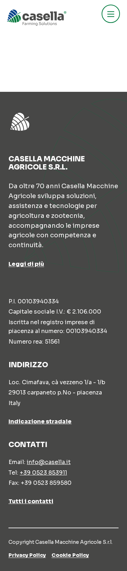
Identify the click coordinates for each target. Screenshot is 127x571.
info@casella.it (49, 462)
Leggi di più (26, 264)
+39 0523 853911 (43, 472)
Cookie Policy (70, 555)
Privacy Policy (27, 555)
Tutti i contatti (30, 501)
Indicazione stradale (40, 421)
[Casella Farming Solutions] (36, 18)
